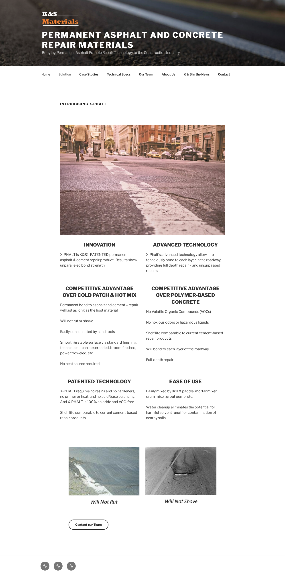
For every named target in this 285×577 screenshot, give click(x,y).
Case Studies (88, 74)
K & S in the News (197, 74)
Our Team (146, 74)
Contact (224, 74)
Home (45, 74)
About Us (168, 74)
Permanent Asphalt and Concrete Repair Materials (132, 40)
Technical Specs (118, 74)
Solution (65, 74)
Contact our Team (88, 524)
